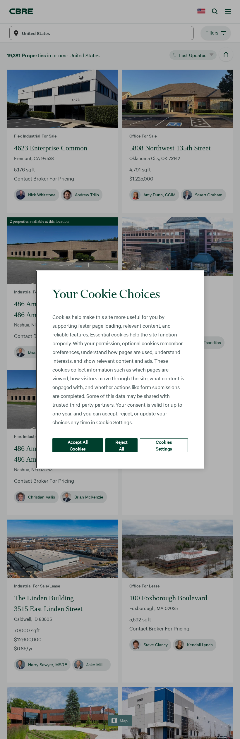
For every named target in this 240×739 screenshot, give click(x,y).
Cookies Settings (164, 445)
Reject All (121, 445)
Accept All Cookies (78, 445)
